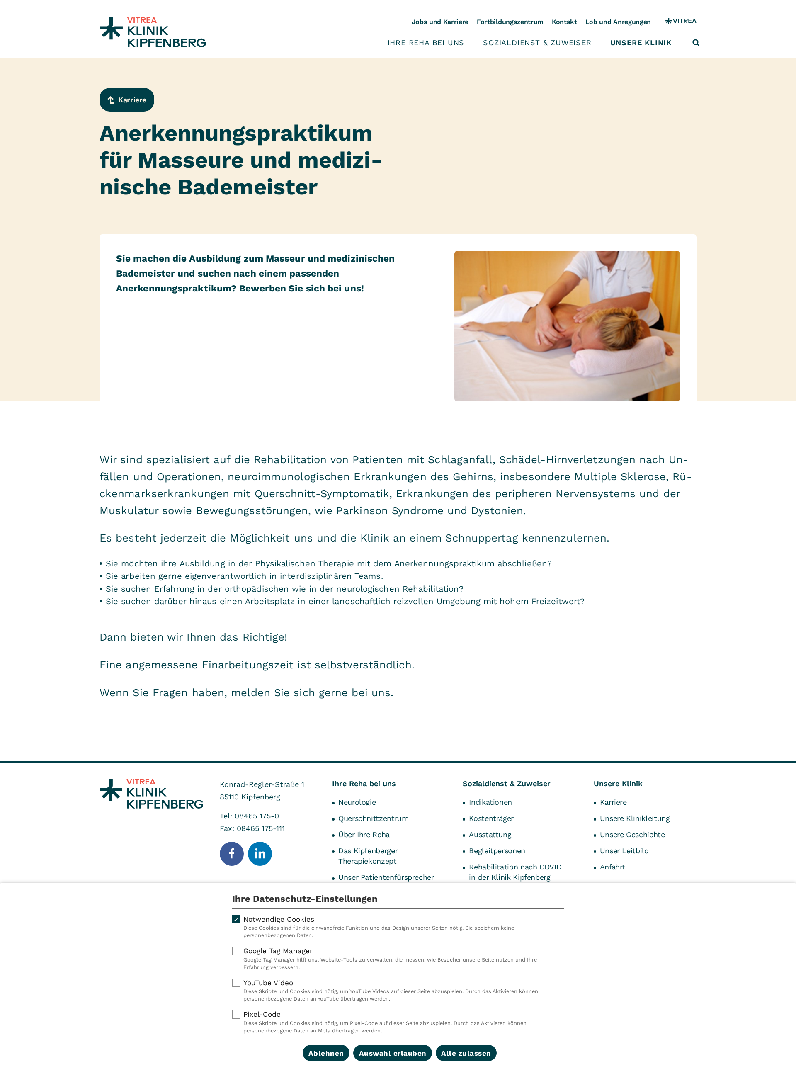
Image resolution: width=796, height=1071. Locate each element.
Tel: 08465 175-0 (249, 815)
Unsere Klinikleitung (635, 818)
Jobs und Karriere (440, 22)
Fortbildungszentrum (510, 22)
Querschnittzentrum (373, 818)
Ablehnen (326, 1053)
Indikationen (490, 802)
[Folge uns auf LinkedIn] (260, 854)
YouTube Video (390, 990)
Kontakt (564, 22)
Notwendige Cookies (378, 927)
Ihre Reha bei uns (426, 43)
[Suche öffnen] (696, 43)
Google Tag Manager (390, 958)
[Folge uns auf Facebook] (232, 854)
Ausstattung (490, 834)
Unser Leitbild (624, 850)
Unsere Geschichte (632, 834)
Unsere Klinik (641, 43)
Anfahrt (612, 866)
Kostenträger (491, 818)
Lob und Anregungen (618, 22)
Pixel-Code (385, 1022)
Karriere (613, 802)
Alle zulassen (466, 1053)
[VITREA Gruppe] (680, 22)
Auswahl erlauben (393, 1053)
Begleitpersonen (497, 850)
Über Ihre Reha (364, 834)
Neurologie (357, 802)
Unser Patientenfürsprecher (386, 877)
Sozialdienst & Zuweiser (537, 43)
